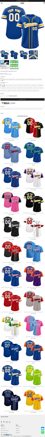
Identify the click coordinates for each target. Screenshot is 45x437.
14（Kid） (20, 85)
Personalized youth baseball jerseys (11, 336)
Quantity (2, 93)
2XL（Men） (14, 90)
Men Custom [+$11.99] (8, 79)
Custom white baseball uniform (33, 237)
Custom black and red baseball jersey (33, 138)
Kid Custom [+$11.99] (27, 79)
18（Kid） (28, 85)
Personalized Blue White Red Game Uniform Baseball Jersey (11, 287)
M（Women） (30, 87)
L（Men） (35, 87)
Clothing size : (4, 82)
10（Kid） (11, 85)
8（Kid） (6, 85)
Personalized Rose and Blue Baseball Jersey (33, 336)
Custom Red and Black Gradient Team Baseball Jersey (11, 262)
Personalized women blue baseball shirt (11, 163)
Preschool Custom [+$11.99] (36, 79)
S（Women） (19, 87)
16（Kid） (24, 85)
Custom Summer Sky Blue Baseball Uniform (11, 138)
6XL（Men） (36, 90)
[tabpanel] (22, 27)
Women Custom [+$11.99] (17, 79)
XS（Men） (9, 87)
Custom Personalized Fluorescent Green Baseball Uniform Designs (33, 386)
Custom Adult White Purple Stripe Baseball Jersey (33, 188)
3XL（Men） (20, 90)
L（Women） (40, 87)
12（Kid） (15, 85)
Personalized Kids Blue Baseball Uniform (33, 361)
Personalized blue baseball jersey (11, 188)
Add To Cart (22, 99)
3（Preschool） (40, 85)
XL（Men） (3, 90)
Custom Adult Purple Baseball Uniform (33, 287)
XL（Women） (8, 90)
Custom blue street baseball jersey (11, 361)
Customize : (3, 76)
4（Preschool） (4, 87)
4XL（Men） (25, 90)
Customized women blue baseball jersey (33, 262)
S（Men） (14, 87)
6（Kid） (2, 85)
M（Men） (25, 87)
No (1, 79)
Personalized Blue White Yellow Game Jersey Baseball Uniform (11, 386)
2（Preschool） (34, 85)
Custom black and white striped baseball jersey (11, 237)
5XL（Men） (31, 90)
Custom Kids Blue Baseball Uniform (33, 163)
